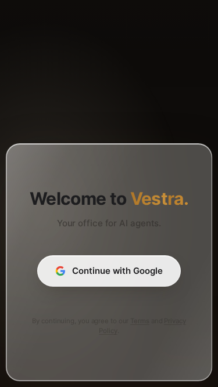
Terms (139, 321)
